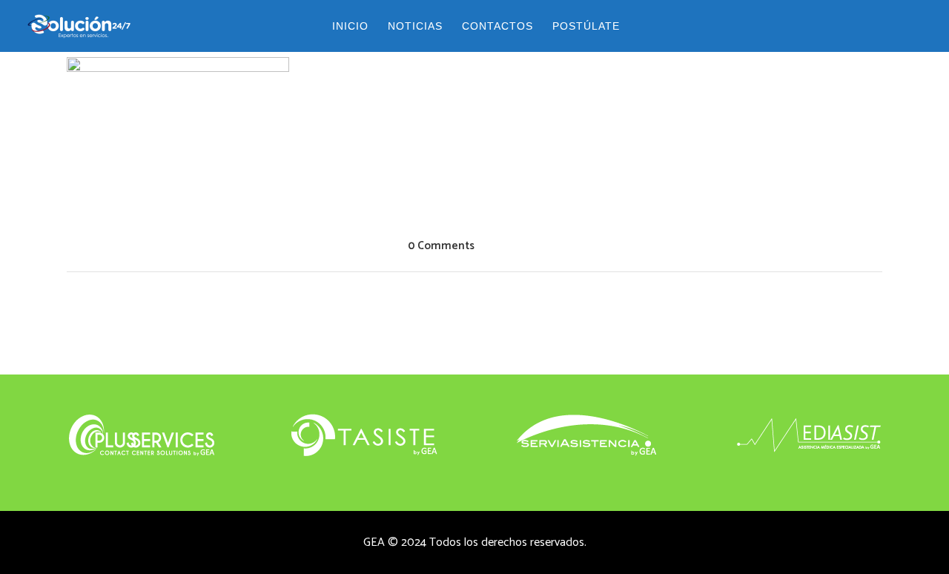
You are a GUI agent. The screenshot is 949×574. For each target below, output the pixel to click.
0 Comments (441, 246)
